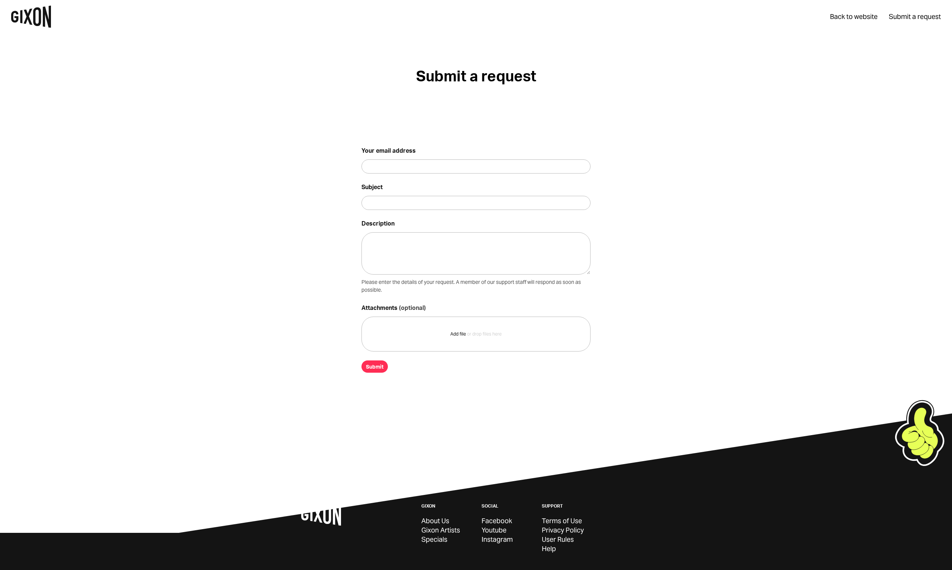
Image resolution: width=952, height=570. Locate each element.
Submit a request (915, 16)
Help (549, 548)
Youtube (494, 530)
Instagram (497, 539)
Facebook (497, 520)
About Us (435, 520)
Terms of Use (562, 520)
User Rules (558, 539)
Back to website (854, 16)
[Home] (31, 17)
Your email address (388, 150)
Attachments (393, 307)
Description (378, 223)
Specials (434, 539)
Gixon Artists (440, 530)
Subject (372, 187)
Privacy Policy (563, 530)
